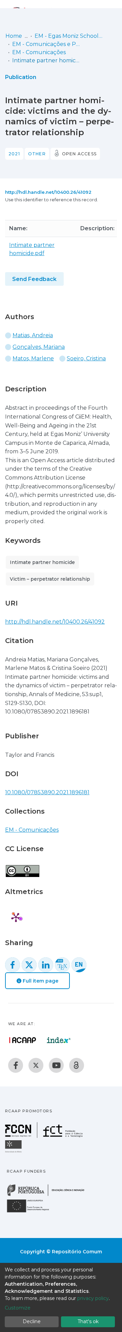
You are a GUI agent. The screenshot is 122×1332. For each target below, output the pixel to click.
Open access (79, 153)
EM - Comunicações (39, 52)
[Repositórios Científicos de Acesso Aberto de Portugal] (22, 1040)
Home (13, 36)
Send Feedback (34, 279)
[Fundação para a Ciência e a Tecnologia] (44, 1136)
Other (37, 153)
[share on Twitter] (29, 964)
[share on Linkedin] (45, 964)
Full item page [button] (39, 981)
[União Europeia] (32, 1212)
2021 (14, 153)
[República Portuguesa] (49, 1195)
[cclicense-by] (22, 867)
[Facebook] (15, 1065)
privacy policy (93, 1298)
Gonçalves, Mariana (39, 347)
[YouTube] (56, 1065)
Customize (17, 1308)
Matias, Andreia (33, 335)
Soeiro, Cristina (86, 358)
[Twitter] (35, 1065)
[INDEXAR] (58, 1040)
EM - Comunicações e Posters (46, 44)
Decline (32, 1321)
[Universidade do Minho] (14, 1152)
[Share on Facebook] (12, 964)
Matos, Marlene (33, 358)
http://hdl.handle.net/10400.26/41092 (48, 192)
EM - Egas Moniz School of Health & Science (68, 36)
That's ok (88, 1321)
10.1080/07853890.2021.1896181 (47, 792)
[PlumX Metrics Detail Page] (16, 917)
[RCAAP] (76, 1065)
